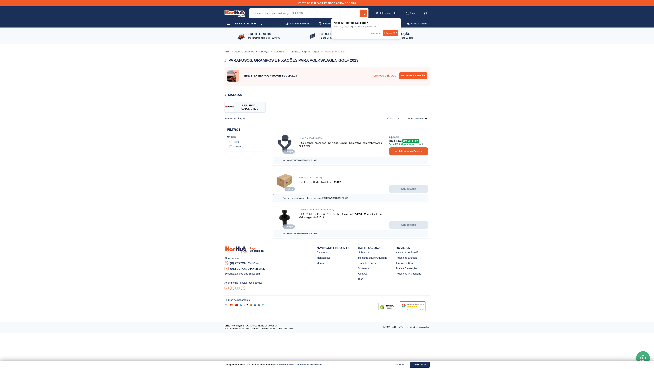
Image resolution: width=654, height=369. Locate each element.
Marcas (321, 263)
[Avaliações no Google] (413, 306)
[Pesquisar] (363, 13)
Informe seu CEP (388, 13)
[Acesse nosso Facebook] (237, 288)
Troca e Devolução (406, 268)
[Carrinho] (425, 13)
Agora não (376, 33)
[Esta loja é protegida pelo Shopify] (387, 306)
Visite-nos (363, 268)
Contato (362, 273)
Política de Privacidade (408, 273)
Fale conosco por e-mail (247, 268)
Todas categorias (245, 23)
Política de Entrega (406, 257)
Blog (360, 278)
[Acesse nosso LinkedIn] (243, 288)
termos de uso (286, 364)
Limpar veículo (385, 75)
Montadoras (323, 257)
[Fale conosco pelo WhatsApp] (643, 358)
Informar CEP (390, 33)
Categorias (323, 252)
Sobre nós (364, 252)
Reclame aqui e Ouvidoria (372, 257)
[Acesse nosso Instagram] (226, 288)
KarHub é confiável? (407, 252)
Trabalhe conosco (368, 263)
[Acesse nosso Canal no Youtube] (232, 288)
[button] (407, 13)
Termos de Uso (404, 263)
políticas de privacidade (309, 364)
